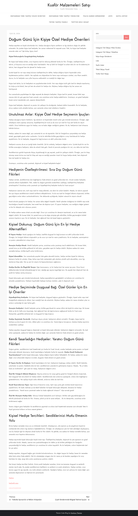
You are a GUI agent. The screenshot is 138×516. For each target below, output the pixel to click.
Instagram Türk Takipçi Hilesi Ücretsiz (28, 16)
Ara (97, 34)
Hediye (11, 478)
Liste (110, 16)
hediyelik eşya (13, 483)
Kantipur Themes (76, 513)
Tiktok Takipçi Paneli (58, 22)
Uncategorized (15, 488)
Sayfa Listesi (121, 16)
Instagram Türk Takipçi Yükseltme (64, 16)
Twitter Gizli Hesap (80, 22)
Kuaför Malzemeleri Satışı (69, 5)
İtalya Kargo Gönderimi (94, 16)
